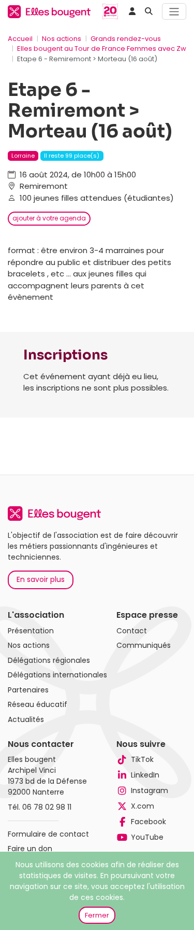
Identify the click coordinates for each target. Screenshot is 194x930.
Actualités (26, 719)
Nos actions (61, 39)
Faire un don (30, 848)
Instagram (149, 790)
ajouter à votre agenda (49, 218)
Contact (131, 631)
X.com (142, 806)
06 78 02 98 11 (46, 807)
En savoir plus (41, 579)
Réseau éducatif (37, 704)
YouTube (147, 837)
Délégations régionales (49, 660)
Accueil (20, 39)
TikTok (142, 759)
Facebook (148, 821)
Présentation (31, 631)
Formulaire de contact (48, 834)
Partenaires (28, 690)
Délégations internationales (57, 675)
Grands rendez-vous (126, 39)
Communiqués (143, 645)
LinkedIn (145, 775)
